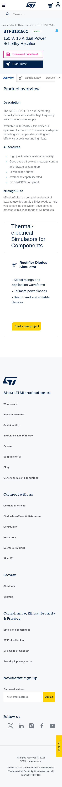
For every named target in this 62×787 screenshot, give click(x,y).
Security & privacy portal (17, 661)
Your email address (13, 689)
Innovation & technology (18, 435)
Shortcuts (9, 586)
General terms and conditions (20, 477)
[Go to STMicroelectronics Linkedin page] (21, 726)
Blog (6, 467)
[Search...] (7, 13)
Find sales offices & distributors (22, 516)
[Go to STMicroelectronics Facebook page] (41, 726)
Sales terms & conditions (39, 767)
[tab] (8, 78)
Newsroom (9, 537)
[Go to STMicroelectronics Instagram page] (31, 726)
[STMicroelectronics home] (31, 5)
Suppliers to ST (12, 456)
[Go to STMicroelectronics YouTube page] (52, 726)
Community (10, 526)
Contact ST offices (14, 505)
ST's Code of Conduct (16, 650)
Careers (7, 446)
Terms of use (15, 767)
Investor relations (13, 414)
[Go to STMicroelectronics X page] (11, 726)
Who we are (10, 404)
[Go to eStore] (51, 5)
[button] (4, 5)
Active (37, 31)
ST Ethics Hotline (13, 640)
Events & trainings (14, 547)
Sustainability (11, 425)
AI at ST (8, 558)
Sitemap (8, 596)
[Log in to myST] (58, 5)
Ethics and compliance (16, 629)
